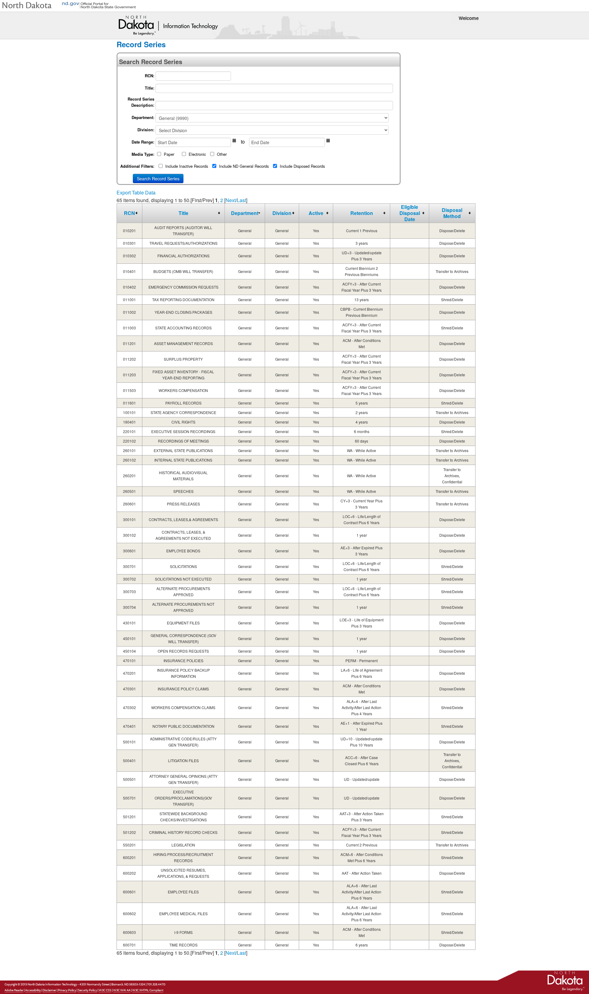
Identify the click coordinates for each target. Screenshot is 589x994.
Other (222, 154)
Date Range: (143, 142)
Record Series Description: (141, 102)
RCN (129, 213)
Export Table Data (136, 192)
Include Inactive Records (186, 166)
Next (230, 200)
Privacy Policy (67, 990)
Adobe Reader (14, 990)
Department (244, 213)
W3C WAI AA (121, 990)
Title (183, 213)
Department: (143, 117)
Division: (145, 129)
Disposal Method (452, 213)
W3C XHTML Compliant (147, 990)
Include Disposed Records (302, 166)
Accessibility (33, 990)
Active (316, 213)
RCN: (149, 76)
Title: (149, 88)
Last (241, 200)
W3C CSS (105, 990)
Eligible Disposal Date (409, 213)
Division (281, 213)
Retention (361, 213)
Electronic (197, 154)
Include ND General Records (244, 166)
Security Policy (87, 990)
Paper (169, 154)
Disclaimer (49, 990)
